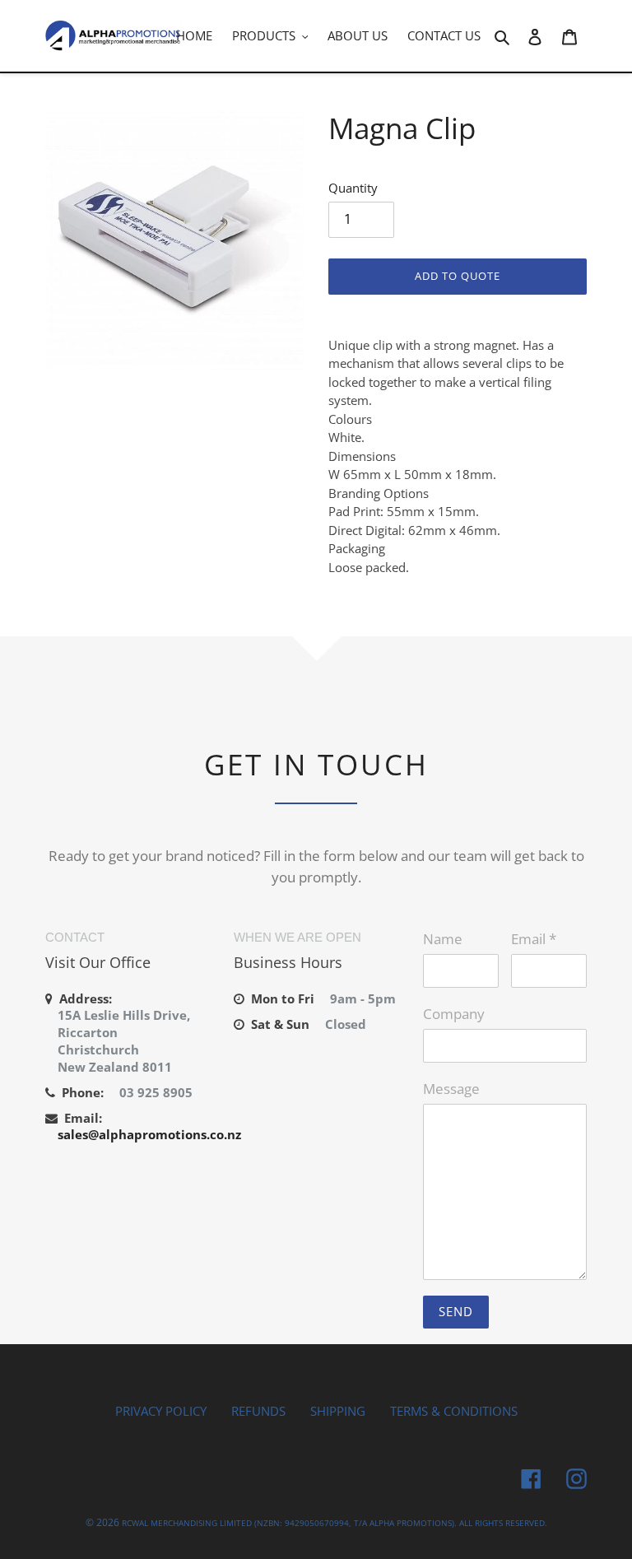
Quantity (353, 187)
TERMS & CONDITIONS (454, 1411)
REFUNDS (258, 1411)
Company (454, 1013)
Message (451, 1088)
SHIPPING (337, 1411)
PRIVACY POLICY (161, 1411)
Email (533, 938)
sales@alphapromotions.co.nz (149, 1134)
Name (442, 938)
